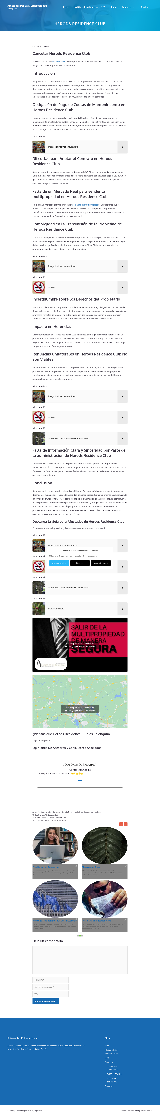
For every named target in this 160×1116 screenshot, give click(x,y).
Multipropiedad (51, 815)
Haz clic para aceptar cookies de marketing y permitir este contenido (80, 644)
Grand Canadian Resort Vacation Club (50, 817)
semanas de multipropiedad (86, 204)
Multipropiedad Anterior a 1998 (89, 7)
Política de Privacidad (130, 1057)
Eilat (37, 815)
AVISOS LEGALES (114, 1020)
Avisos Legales (146, 1057)
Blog (113, 7)
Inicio (65, 7)
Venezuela (56, 875)
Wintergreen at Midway (95, 867)
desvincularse (58, 61)
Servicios (145, 7)
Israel (42, 815)
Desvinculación (55, 812)
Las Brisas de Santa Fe (44, 867)
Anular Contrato (41, 812)
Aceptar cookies (59, 563)
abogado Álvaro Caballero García (64, 992)
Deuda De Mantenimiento (72, 812)
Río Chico (48, 875)
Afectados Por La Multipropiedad (27, 5)
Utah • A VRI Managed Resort (105, 875)
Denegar (80, 563)
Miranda (64, 873)
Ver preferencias (101, 563)
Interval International (92, 812)
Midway (113, 873)
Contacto (126, 7)
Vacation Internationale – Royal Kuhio (50, 820)
